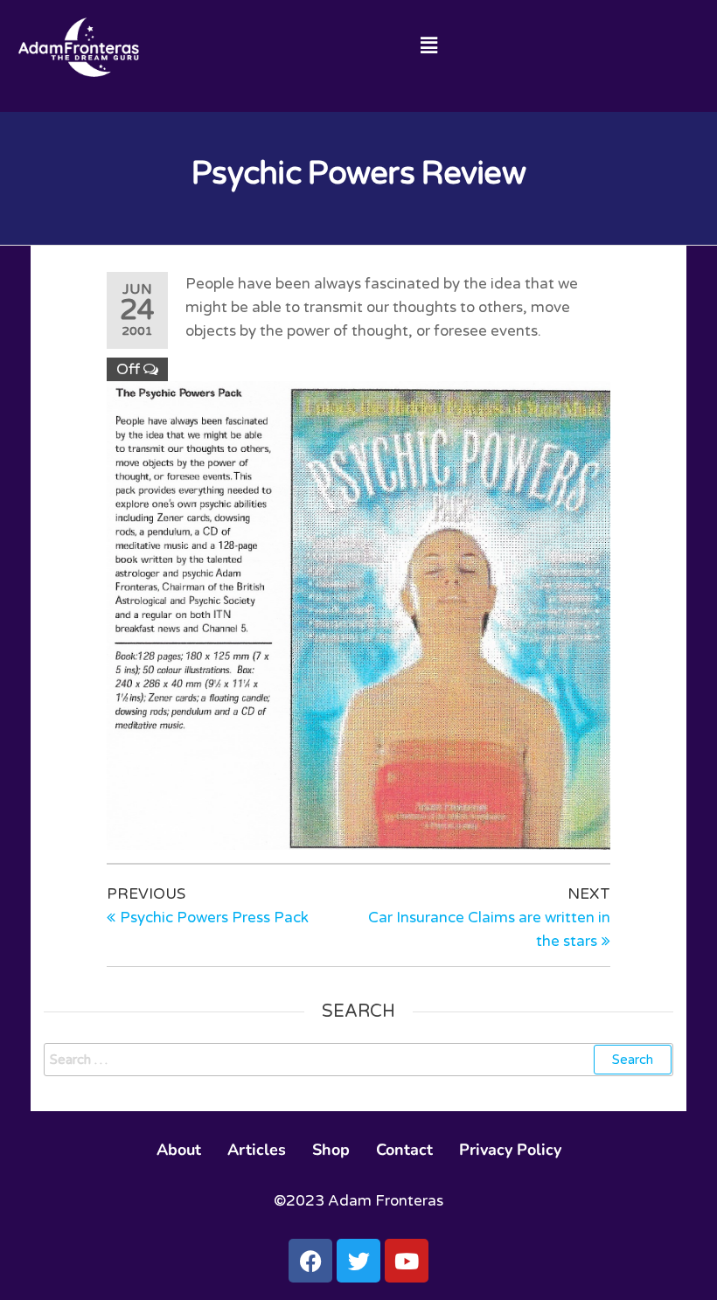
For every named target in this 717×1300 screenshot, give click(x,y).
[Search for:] (358, 1059)
